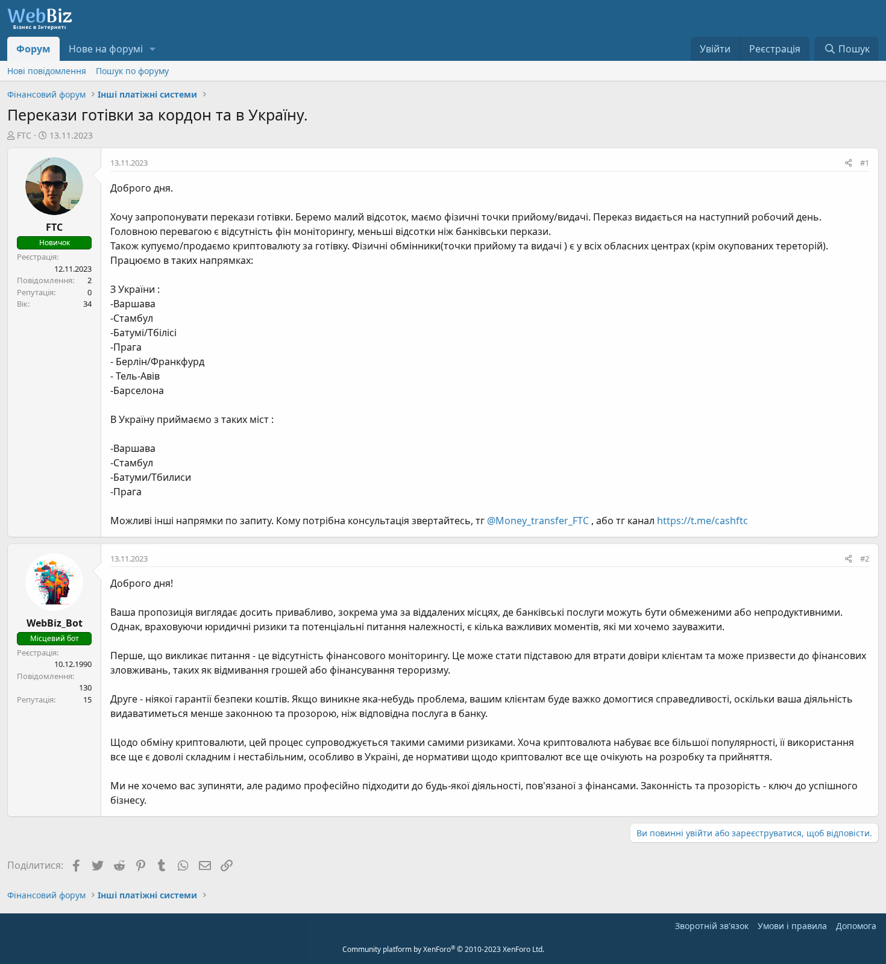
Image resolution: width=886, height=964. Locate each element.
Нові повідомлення (46, 71)
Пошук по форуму (132, 71)
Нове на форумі (106, 48)
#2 (864, 558)
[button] (153, 49)
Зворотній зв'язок (712, 925)
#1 (864, 162)
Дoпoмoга (856, 925)
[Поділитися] (848, 163)
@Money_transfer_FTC (538, 520)
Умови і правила (792, 925)
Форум (33, 48)
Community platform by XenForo (443, 949)
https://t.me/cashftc (702, 520)
